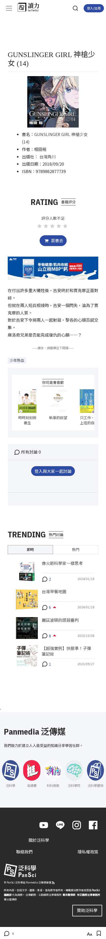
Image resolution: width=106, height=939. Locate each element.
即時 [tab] (30, 549)
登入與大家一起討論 (53, 471)
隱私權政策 (88, 851)
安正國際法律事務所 (88, 895)
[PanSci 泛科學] (31, 7)
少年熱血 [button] (17, 360)
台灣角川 (47, 157)
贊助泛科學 (87, 910)
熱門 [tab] (75, 549)
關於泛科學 (39, 840)
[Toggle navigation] (9, 8)
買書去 (56, 240)
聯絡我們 (24, 851)
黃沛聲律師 (69, 895)
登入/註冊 (94, 8)
